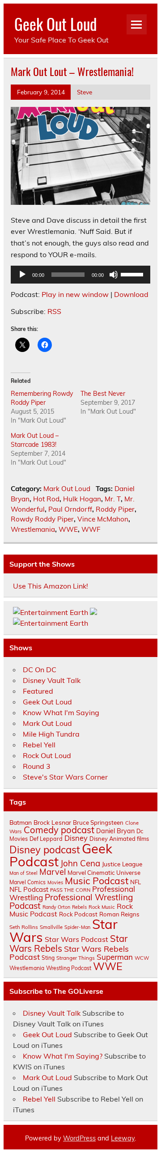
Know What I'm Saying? (62, 1055)
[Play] (22, 274)
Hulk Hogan (82, 499)
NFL (135, 882)
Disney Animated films (119, 838)
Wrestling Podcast (68, 968)
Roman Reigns (119, 914)
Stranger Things (75, 957)
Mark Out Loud (66, 488)
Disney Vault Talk (51, 680)
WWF (91, 529)
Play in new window (75, 294)
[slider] (133, 274)
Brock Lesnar (52, 822)
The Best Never (102, 394)
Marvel (52, 872)
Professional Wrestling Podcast (71, 901)
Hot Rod (46, 499)
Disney (76, 838)
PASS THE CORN (70, 890)
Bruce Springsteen (98, 822)
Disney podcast (44, 850)
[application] (80, 275)
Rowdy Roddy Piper (42, 519)
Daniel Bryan (115, 831)
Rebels (79, 907)
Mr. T (113, 499)
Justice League (122, 864)
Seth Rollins (23, 927)
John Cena (80, 863)
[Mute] (113, 274)
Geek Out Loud (55, 23)
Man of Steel (23, 873)
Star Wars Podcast (76, 939)
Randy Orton (56, 907)
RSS (54, 311)
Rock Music (102, 907)
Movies (55, 882)
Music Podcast (96, 880)
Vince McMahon (102, 519)
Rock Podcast (78, 914)
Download (131, 294)
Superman (115, 957)
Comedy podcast (59, 829)
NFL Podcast (28, 889)
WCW (142, 958)
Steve (84, 92)
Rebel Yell (39, 744)
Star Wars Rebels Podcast (69, 953)
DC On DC (39, 669)
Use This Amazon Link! (50, 585)
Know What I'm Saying (61, 712)
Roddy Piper (115, 509)
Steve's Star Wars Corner (65, 776)
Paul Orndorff (70, 509)
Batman (20, 822)
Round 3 (37, 766)
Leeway (123, 1138)
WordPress (79, 1138)
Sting (48, 957)
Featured (38, 691)
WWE (68, 529)
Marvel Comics (27, 882)
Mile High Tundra (51, 733)
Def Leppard (46, 838)
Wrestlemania (33, 529)
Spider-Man (77, 927)
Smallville (51, 927)
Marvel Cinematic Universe (104, 872)
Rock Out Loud (47, 755)
